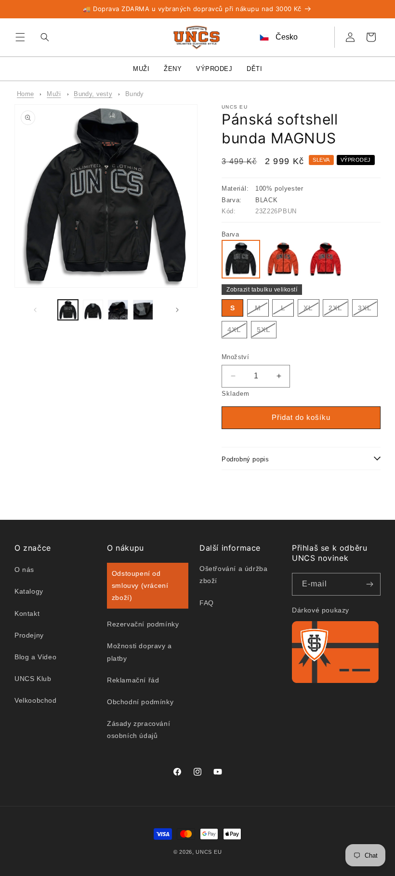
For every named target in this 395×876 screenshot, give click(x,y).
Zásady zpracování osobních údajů (138, 729)
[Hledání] (42, 37)
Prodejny (29, 635)
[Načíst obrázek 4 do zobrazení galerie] (143, 310)
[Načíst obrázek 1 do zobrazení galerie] (68, 310)
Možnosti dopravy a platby (139, 652)
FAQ (206, 603)
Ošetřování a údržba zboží (233, 574)
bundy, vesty (93, 93)
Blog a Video (35, 657)
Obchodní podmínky (140, 702)
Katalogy (28, 591)
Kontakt (27, 613)
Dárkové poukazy (320, 610)
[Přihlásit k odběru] (369, 584)
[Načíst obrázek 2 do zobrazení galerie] (93, 310)
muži (54, 93)
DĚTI (254, 68)
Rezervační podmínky (143, 624)
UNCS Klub (32, 678)
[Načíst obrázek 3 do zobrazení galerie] (118, 310)
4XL (237, 331)
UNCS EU (209, 852)
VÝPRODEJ (214, 68)
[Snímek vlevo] (34, 309)
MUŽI (141, 68)
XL (311, 310)
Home (25, 93)
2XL (338, 310)
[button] (20, 37)
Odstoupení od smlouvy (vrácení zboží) (140, 585)
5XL (266, 331)
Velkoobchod (35, 700)
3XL (368, 310)
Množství (235, 357)
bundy (134, 93)
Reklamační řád (133, 680)
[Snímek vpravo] (177, 309)
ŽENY (173, 68)
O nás (24, 569)
